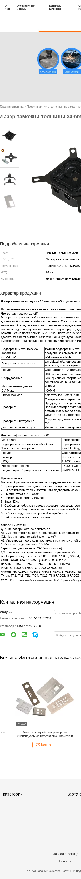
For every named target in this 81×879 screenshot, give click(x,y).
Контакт (32, 745)
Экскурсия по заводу (26, 7)
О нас (7, 7)
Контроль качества (55, 7)
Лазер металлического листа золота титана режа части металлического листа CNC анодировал (29, 734)
